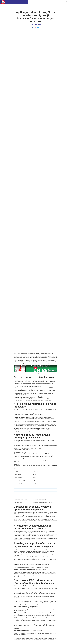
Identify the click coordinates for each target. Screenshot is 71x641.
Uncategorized (39, 24)
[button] (33, 28)
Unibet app (43, 354)
